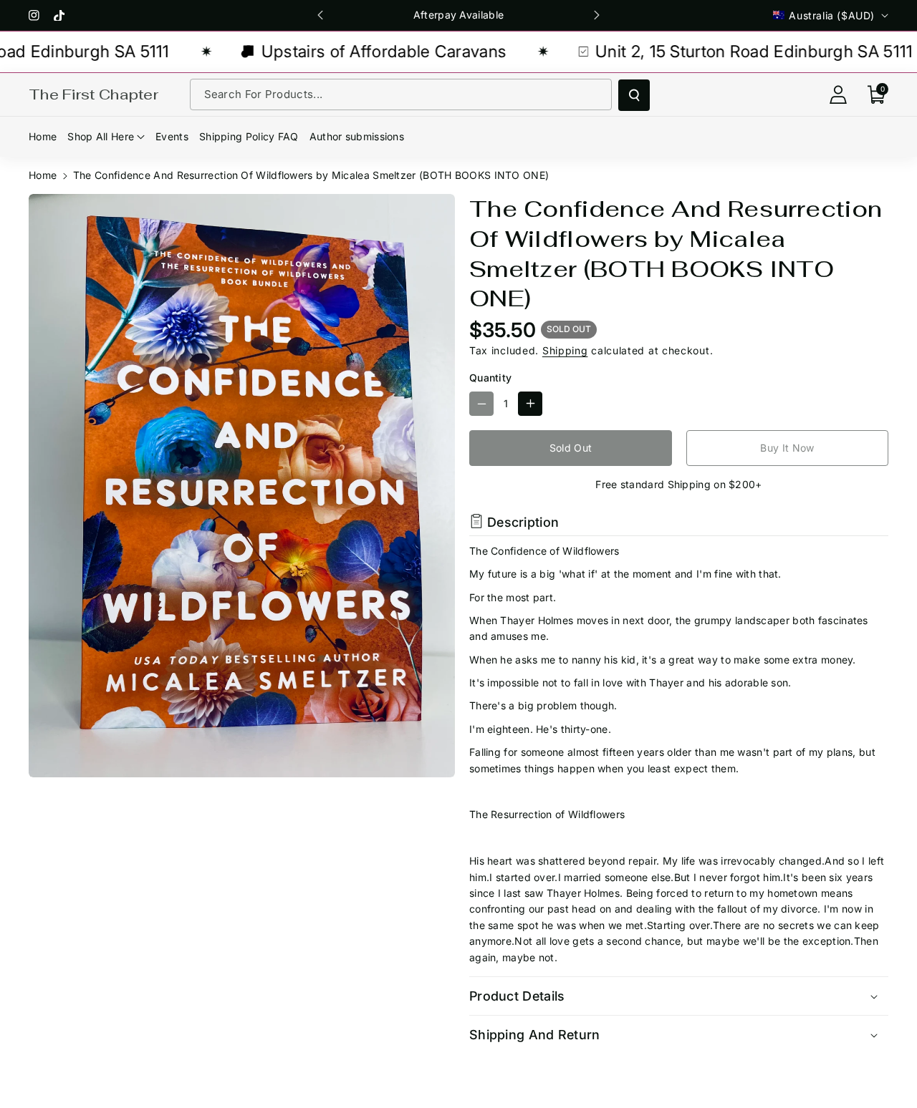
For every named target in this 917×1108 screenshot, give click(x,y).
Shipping (565, 350)
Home (43, 175)
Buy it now (787, 448)
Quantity (490, 377)
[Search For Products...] (634, 95)
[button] (877, 94)
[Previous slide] (320, 15)
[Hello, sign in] (838, 94)
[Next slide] (597, 15)
